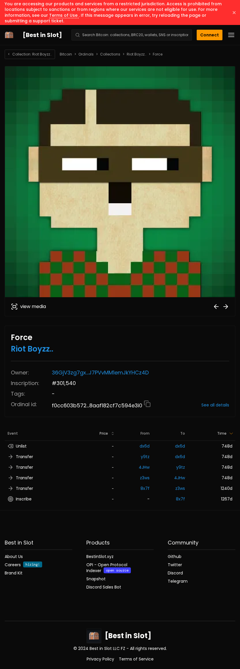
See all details (215, 405)
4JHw (144, 467)
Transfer (24, 457)
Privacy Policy (100, 659)
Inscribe (24, 499)
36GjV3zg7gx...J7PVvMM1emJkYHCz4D (100, 372)
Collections (110, 54)
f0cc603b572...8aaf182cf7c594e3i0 (98, 405)
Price (104, 433)
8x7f (145, 488)
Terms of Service (136, 659)
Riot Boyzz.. (136, 54)
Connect (209, 35)
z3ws (145, 478)
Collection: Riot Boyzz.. (30, 54)
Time (222, 433)
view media (33, 306)
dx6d (145, 446)
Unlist (21, 446)
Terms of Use (64, 15)
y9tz (145, 457)
